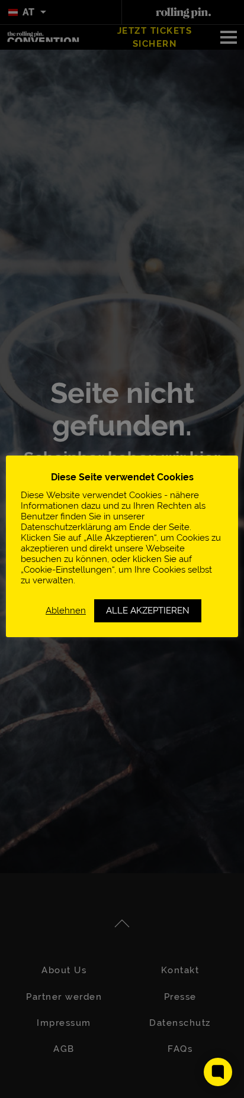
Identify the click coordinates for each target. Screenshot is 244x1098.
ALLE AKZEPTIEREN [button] (148, 610)
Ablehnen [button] (66, 610)
